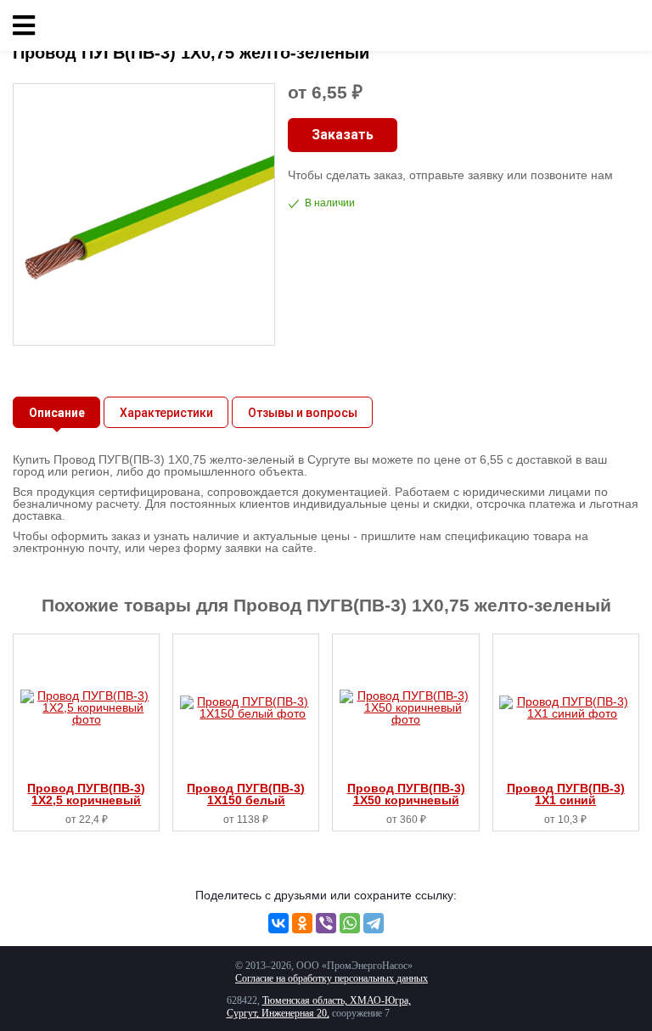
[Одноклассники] (302, 923)
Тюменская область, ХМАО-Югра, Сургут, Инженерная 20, (319, 1007)
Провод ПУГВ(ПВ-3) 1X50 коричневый (406, 794)
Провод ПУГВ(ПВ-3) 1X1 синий (566, 794)
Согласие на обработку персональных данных (331, 978)
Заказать (343, 135)
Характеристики (166, 413)
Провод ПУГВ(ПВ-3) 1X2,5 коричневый (86, 794)
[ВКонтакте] (278, 923)
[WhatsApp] (350, 923)
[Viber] (326, 923)
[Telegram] (373, 923)
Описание (57, 413)
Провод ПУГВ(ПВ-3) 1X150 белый (246, 794)
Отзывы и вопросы (302, 413)
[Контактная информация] (626, 25)
